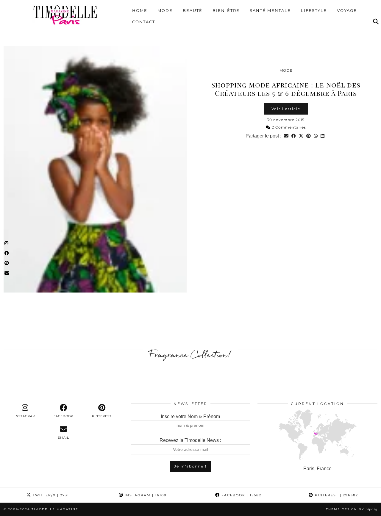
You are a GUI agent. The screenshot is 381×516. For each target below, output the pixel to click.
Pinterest (335, 495)
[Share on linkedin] (322, 135)
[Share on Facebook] (293, 135)
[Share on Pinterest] (308, 135)
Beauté (192, 10)
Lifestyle (314, 10)
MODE (285, 70)
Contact (143, 21)
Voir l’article (285, 109)
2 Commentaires (288, 127)
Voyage (347, 10)
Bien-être (226, 10)
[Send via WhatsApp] (315, 135)
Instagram (145, 495)
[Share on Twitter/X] (301, 135)
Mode (165, 10)
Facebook (240, 495)
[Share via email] (286, 135)
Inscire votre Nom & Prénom (190, 416)
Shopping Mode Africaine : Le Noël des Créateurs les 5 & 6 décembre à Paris (285, 89)
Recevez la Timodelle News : (190, 440)
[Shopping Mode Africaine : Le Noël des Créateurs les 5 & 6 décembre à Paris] (95, 169)
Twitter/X (50, 495)
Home (139, 10)
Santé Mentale (270, 10)
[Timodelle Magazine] (65, 15)
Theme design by (351, 509)
